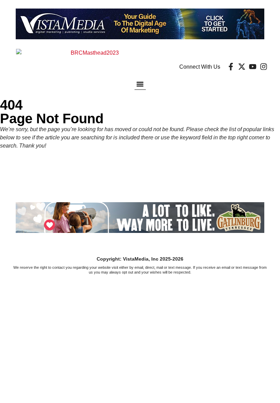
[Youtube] (252, 66)
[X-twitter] (241, 66)
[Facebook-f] (230, 66)
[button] (140, 83)
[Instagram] (263, 66)
